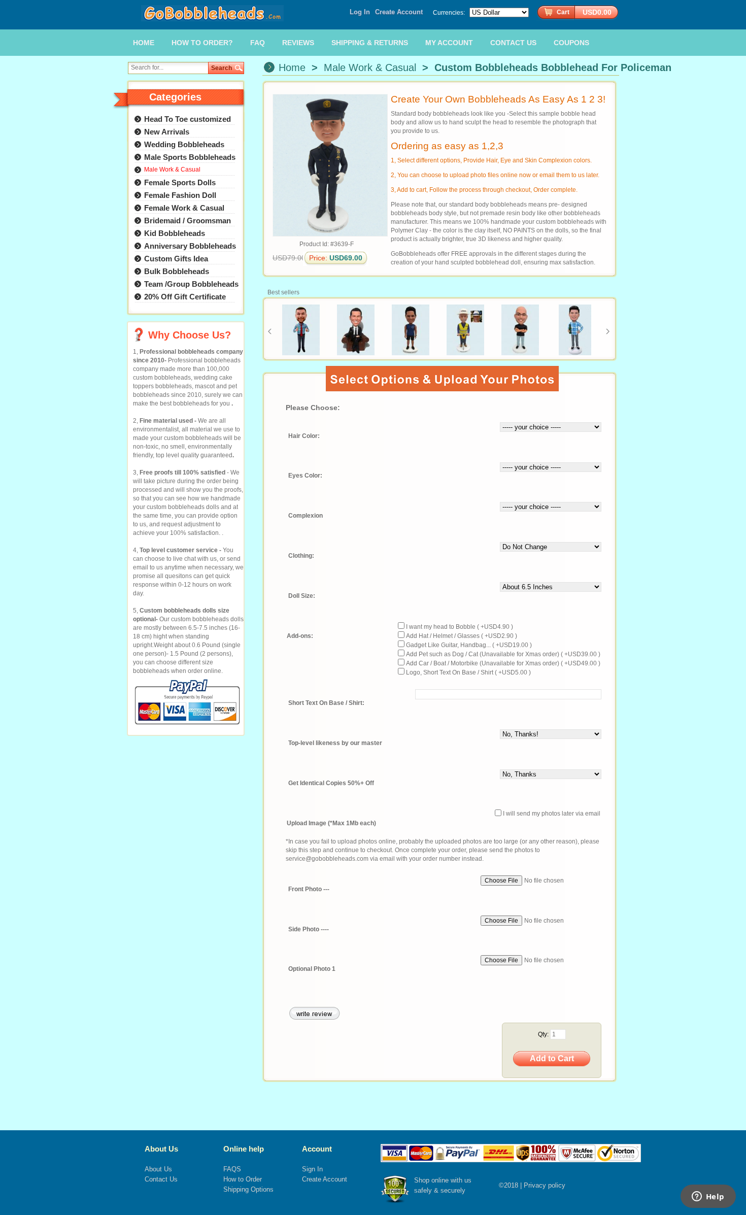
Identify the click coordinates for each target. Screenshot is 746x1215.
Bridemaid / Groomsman (187, 220)
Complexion (305, 516)
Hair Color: (304, 436)
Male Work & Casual (370, 67)
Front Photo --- (308, 889)
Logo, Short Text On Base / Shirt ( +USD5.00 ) (468, 672)
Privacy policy (544, 1185)
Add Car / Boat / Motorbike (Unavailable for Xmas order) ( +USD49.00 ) (503, 663)
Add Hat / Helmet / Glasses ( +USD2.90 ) (461, 635)
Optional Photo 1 (311, 969)
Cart (563, 12)
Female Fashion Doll (180, 195)
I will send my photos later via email (551, 814)
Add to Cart (552, 1058)
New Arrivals (166, 131)
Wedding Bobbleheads (184, 144)
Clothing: (301, 556)
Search (221, 68)
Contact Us (161, 1179)
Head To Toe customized (187, 119)
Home (292, 67)
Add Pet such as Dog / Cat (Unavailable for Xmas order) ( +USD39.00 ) (503, 654)
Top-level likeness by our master (335, 743)
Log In (360, 12)
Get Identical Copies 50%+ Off (331, 783)
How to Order (242, 1179)
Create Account (399, 12)
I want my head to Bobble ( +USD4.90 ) (459, 626)
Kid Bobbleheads (174, 233)
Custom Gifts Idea (176, 258)
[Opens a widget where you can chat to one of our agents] (708, 1197)
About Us (158, 1169)
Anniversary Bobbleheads (190, 246)
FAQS (232, 1169)
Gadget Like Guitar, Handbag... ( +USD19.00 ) (469, 645)
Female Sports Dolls (180, 182)
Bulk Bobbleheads (176, 271)
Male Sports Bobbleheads (189, 157)
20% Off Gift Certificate (185, 296)
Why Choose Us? (189, 335)
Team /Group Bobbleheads (191, 284)
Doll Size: (301, 596)
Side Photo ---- (308, 929)
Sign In (312, 1169)
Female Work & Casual (184, 208)
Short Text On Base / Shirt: (326, 703)
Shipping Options (248, 1189)
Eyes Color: (305, 476)
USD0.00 (597, 12)
